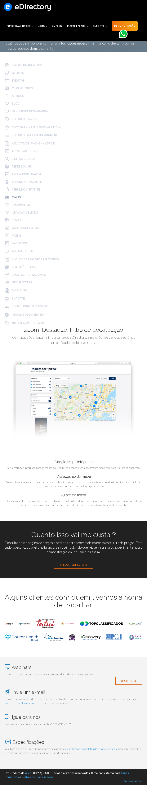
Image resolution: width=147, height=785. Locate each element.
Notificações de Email (28, 323)
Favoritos (19, 243)
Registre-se (128, 680)
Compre (57, 26)
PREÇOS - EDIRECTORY (73, 564)
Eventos (17, 80)
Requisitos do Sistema (28, 314)
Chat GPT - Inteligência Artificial (36, 127)
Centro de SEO (22, 251)
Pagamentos (21, 204)
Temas (16, 220)
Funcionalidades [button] (19, 26)
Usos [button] (41, 26)
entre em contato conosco (20, 703)
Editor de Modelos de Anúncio (34, 135)
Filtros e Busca (23, 158)
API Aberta (19, 290)
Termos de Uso (132, 781)
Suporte (18, 298)
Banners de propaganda (29, 111)
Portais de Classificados (37, 777)
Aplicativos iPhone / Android (33, 143)
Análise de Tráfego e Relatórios (35, 259)
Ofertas (17, 72)
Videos (16, 235)
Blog (15, 103)
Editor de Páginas (24, 119)
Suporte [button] (99, 26)
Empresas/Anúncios (26, 65)
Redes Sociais (21, 166)
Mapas (16, 197)
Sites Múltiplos (23, 267)
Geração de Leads (24, 212)
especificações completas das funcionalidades (91, 748)
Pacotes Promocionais (28, 274)
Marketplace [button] (76, 26)
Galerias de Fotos (25, 227)
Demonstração (124, 26)
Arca (28, 773)
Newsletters (21, 282)
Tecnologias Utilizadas (29, 306)
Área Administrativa (26, 174)
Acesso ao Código (24, 151)
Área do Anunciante (26, 181)
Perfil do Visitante (25, 189)
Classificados (22, 88)
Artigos (17, 95)
